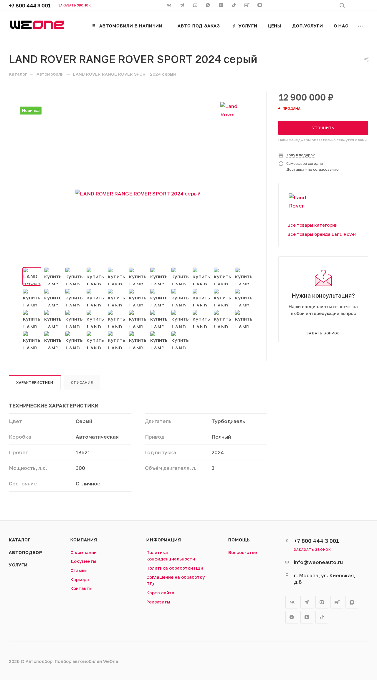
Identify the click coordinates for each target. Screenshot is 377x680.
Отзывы (78, 570)
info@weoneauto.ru (318, 562)
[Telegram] (182, 5)
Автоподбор (25, 552)
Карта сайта (160, 592)
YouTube (321, 602)
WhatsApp (208, 5)
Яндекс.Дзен (221, 5)
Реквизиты (158, 601)
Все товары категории (312, 225)
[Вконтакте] (169, 5)
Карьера (79, 579)
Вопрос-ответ (243, 552)
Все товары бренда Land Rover (321, 234)
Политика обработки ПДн (174, 567)
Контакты (81, 588)
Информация (163, 539)
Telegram (306, 602)
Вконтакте (291, 602)
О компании (83, 552)
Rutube (247, 5)
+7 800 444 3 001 (30, 5)
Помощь (239, 539)
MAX (260, 5)
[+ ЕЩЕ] (360, 25)
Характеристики (34, 382)
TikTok (234, 5)
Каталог (20, 539)
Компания (83, 539)
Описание (82, 382)
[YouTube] (195, 5)
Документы (83, 561)
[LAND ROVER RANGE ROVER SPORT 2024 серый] (138, 193)
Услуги (18, 564)
